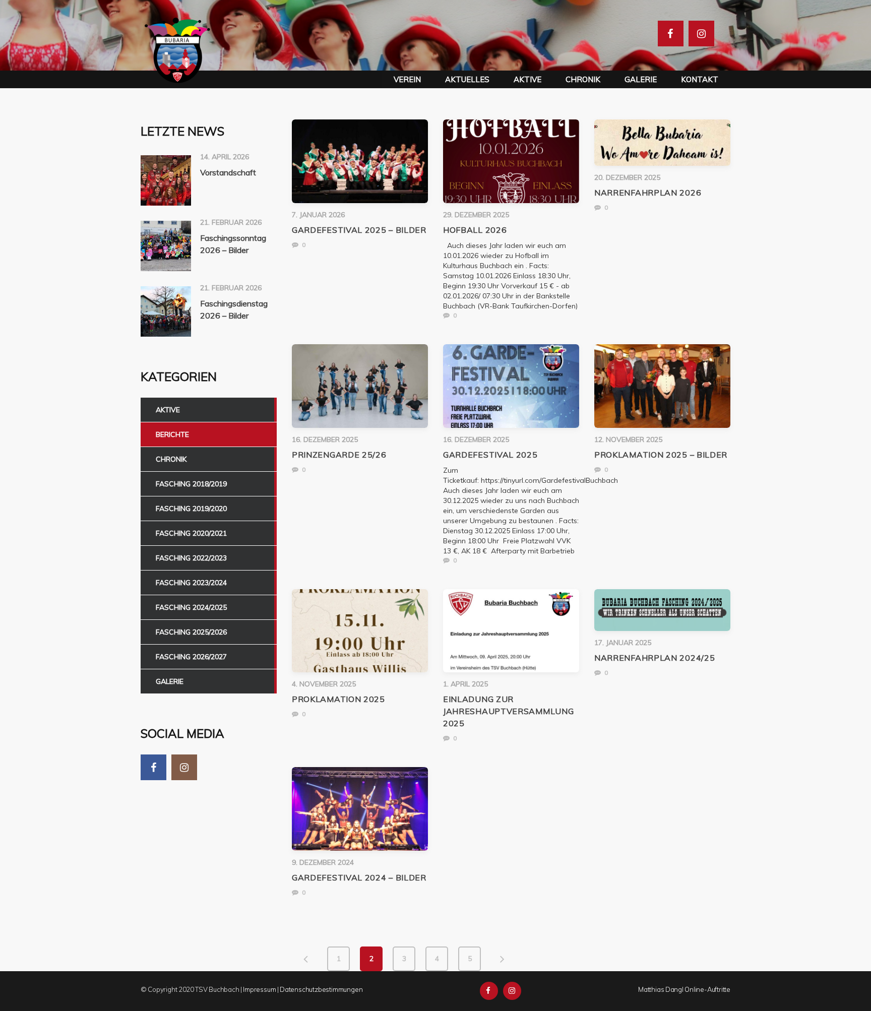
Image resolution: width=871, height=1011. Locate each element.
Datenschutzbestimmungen (321, 989)
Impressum (259, 989)
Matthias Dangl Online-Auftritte (684, 989)
